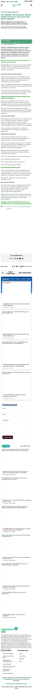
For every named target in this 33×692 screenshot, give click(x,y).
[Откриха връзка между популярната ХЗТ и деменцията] (16, 603)
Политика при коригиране (6, 670)
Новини (3, 1)
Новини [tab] (12, 278)
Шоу (11, 1)
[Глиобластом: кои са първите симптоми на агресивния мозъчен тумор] (16, 488)
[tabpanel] (16, 534)
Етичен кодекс (7, 664)
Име (3, 408)
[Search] (31, 5)
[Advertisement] (16, 221)
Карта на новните (8, 673)
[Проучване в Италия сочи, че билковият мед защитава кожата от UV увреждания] (16, 352)
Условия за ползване (8, 653)
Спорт (7, 1)
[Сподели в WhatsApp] (19, 266)
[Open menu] (1, 5)
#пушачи (15, 206)
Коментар (5, 420)
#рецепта (10, 206)
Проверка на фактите (9, 667)
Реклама (21, 658)
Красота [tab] (23, 278)
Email (4, 414)
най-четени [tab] (6, 446)
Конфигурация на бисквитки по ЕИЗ (16, 684)
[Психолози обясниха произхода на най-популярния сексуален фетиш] (16, 545)
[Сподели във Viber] (14, 266)
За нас (21, 653)
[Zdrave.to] (16, 6)
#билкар (9, 208)
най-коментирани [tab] (25, 446)
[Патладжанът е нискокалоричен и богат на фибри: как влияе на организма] (16, 574)
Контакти (22, 656)
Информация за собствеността (7, 660)
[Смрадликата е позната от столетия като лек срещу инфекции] (16, 292)
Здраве (16, 1)
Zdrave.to (7, 40)
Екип (20, 661)
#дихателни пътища (25, 206)
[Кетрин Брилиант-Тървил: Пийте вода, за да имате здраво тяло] (16, 322)
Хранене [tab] (17, 278)
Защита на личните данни (8, 656)
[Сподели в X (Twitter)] (17, 266)
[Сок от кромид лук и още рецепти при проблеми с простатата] (16, 382)
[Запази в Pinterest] (21, 266)
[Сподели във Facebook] (12, 266)
